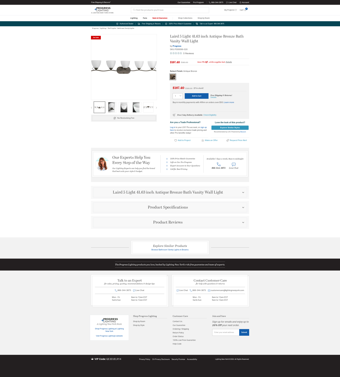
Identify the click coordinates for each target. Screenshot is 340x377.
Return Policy (178, 333)
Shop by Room (139, 321)
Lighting (103, 28)
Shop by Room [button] (204, 18)
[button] (244, 2)
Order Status (178, 336)
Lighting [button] (134, 18)
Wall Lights (112, 28)
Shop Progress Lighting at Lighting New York (109, 330)
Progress (95, 28)
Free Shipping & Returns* (100, 2)
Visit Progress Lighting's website (109, 336)
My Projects (229, 10)
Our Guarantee (184, 2)
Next (155, 68)
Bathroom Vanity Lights (125, 28)
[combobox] (170, 10)
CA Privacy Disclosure (161, 359)
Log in (172, 127)
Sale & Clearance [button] (159, 18)
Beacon (243, 132)
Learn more (229, 102)
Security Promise (178, 359)
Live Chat (233, 2)
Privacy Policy (144, 359)
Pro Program (198, 2)
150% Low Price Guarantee (184, 340)
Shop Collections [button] (185, 18)
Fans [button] (145, 18)
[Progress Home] (102, 10)
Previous (93, 68)
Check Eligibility (209, 115)
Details (229, 61)
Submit (244, 332)
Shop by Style (138, 325)
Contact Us (177, 321)
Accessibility (192, 359)
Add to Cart (196, 96)
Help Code (177, 344)
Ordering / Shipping (181, 329)
